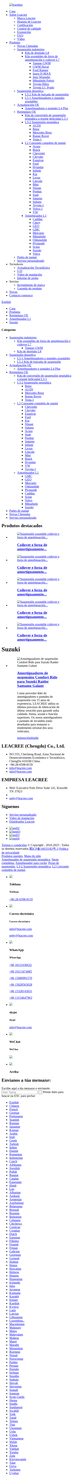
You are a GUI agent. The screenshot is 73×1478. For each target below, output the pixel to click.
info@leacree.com (20, 768)
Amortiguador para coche (31, 863)
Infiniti (37, 170)
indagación (24, 737)
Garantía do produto (29, 288)
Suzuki (37, 250)
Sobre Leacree (18, 14)
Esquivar (38, 160)
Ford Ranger (40, 70)
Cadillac (38, 219)
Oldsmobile (40, 240)
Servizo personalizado (30, 260)
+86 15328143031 (20, 991)
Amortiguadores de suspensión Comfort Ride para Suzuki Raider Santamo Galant (37, 679)
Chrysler (38, 156)
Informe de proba (27, 278)
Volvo (36, 253)
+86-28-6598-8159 (21, 899)
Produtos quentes (12, 856)
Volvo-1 (38, 208)
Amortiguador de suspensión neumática (26, 859)
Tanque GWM (42, 63)
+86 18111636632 (20, 965)
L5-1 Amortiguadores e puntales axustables (43, 358)
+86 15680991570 (20, 978)
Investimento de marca (31, 285)
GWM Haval (41, 66)
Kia (35, 174)
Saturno (37, 198)
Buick (36, 149)
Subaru (37, 201)
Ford (36, 163)
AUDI (37, 125)
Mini (36, 184)
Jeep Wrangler (41, 77)
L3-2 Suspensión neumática (42, 122)
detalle (35, 737)
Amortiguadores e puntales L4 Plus (46, 108)
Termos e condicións (14, 845)
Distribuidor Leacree (22, 821)
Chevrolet (39, 153)
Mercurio (38, 233)
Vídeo (21, 39)
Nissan (37, 188)
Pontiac (37, 191)
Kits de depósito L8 (37, 52)
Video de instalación (29, 274)
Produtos (14, 42)
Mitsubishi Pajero (43, 80)
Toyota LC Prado (43, 87)
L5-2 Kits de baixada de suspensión (47, 94)
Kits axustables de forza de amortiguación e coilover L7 (42, 58)
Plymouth (39, 243)
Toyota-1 (38, 205)
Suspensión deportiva (30, 91)
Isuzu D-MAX (42, 73)
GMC (36, 229)
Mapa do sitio (32, 856)
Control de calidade (29, 28)
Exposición (24, 32)
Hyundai (38, 167)
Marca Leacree (26, 18)
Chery (36, 222)
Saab (36, 195)
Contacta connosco (21, 295)
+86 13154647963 (20, 997)
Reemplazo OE (26, 111)
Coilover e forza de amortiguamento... (32, 547)
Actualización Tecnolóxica (33, 267)
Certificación (25, 25)
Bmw (36, 129)
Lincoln (37, 181)
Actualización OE (28, 104)
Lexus (36, 177)
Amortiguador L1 (36, 215)
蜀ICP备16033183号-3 (43, 848)
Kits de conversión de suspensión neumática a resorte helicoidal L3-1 (46, 117)
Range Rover (41, 136)
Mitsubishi (39, 236)
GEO (36, 226)
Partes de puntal (27, 257)
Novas (13, 292)
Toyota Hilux (41, 84)
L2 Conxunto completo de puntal (45, 143)
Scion (36, 246)
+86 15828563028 (20, 984)
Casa (12, 11)
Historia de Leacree (29, 21)
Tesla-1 (37, 139)
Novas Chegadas (27, 46)
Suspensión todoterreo (30, 49)
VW (35, 212)
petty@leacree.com (21, 798)
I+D (19, 271)
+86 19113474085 (20, 971)
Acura (36, 146)
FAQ (20, 35)
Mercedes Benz (42, 132)
